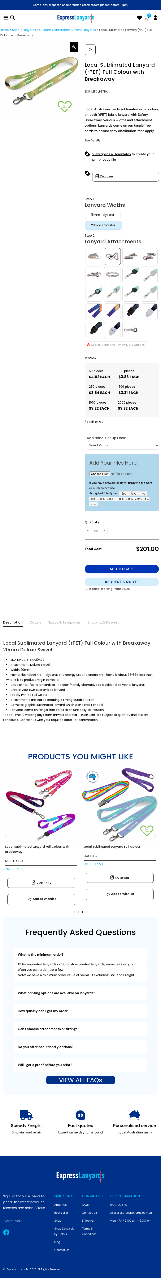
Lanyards (29, 30)
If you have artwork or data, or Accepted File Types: (120, 493)
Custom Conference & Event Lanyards (67, 30)
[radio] (103, 215)
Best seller (61, 1212)
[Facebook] (6, 1232)
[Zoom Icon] (74, 47)
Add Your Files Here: (113, 462)
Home (4, 30)
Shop (15, 30)
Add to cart (122, 569)
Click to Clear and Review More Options (118, 345)
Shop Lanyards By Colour (64, 1231)
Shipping (88, 1220)
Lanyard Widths (105, 205)
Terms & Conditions (89, 1231)
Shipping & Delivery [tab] (103, 622)
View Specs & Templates (111, 154)
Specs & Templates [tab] (64, 622)
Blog (57, 1242)
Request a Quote (122, 582)
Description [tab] (13, 622)
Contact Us (61, 1250)
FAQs (85, 1205)
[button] (90, 49)
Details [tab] (35, 622)
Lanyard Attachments (113, 241)
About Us (60, 1205)
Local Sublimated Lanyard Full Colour (112, 847)
